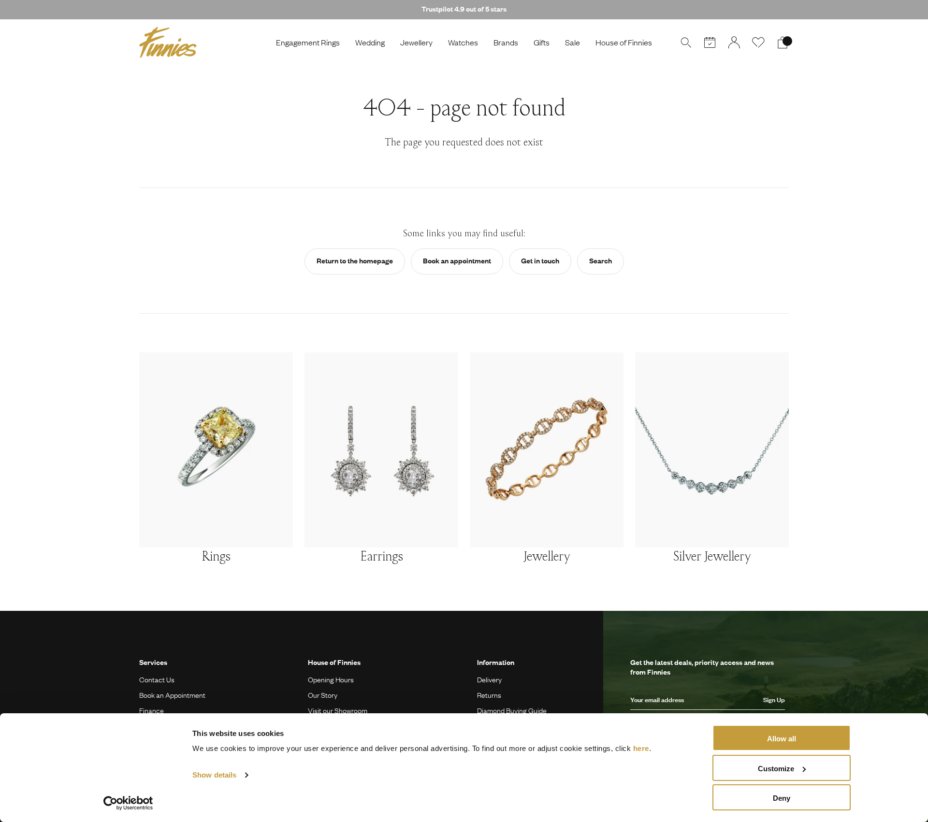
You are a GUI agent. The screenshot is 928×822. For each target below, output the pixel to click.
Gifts (542, 42)
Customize (776, 768)
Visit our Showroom (337, 710)
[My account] (734, 42)
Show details (214, 775)
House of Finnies (623, 42)
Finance (151, 710)
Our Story (322, 695)
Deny (781, 798)
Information (495, 662)
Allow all (781, 739)
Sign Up (774, 700)
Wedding (370, 42)
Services (153, 662)
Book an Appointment (172, 695)
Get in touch (540, 260)
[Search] (686, 42)
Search (600, 260)
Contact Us (156, 679)
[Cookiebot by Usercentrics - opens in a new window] (128, 803)
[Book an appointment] (710, 42)
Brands (505, 42)
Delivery (489, 679)
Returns (489, 695)
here (641, 748)
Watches (463, 42)
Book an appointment (457, 260)
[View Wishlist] (758, 42)
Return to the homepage (355, 260)
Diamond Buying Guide (512, 710)
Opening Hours (331, 679)
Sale (572, 42)
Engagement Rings (308, 42)
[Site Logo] (168, 42)
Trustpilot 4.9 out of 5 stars (464, 8)
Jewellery (416, 42)
